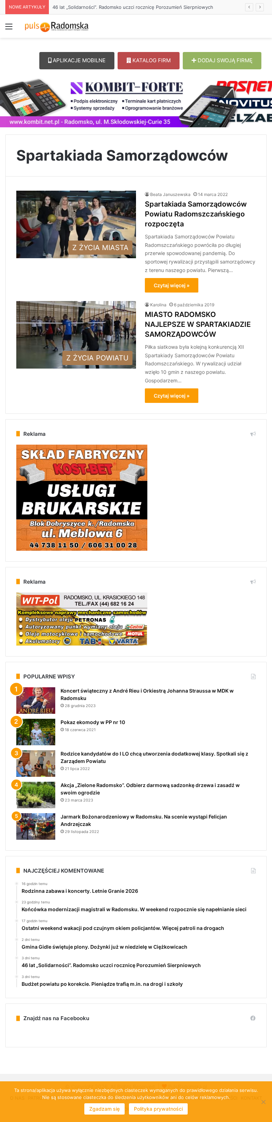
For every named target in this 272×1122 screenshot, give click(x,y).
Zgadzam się (104, 1109)
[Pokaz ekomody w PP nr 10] (35, 732)
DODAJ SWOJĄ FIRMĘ (224, 60)
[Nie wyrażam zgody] (263, 1101)
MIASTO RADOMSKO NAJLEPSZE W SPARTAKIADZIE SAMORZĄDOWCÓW (198, 324)
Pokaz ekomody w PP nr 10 (93, 722)
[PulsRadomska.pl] (56, 26)
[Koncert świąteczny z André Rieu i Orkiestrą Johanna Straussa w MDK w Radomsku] (35, 700)
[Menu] (8, 29)
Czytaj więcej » (171, 285)
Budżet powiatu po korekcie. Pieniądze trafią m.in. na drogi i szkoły (123, 7)
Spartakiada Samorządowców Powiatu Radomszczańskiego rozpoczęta (196, 214)
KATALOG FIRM (151, 60)
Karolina (158, 304)
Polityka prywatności (158, 1109)
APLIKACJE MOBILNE (78, 60)
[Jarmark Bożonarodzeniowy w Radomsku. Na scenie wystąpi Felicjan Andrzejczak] (35, 826)
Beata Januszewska (170, 194)
